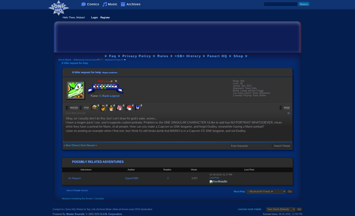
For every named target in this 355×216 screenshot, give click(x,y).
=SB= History (188, 56)
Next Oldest (72, 145)
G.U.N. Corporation (111, 214)
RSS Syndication (143, 209)
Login (94, 17)
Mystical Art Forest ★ (114, 60)
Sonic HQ (70, 209)
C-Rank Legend (109, 95)
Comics (93, 4)
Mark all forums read (123, 209)
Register (105, 17)
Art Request (74, 178)
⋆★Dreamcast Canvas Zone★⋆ (86, 60)
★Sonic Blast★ (64, 60)
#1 (289, 113)
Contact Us (58, 209)
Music (112, 4)
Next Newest (88, 145)
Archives (133, 4)
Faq (112, 56)
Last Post (214, 178)
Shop (238, 56)
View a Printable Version (77, 190)
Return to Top (83, 209)
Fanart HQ (217, 56)
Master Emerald (75, 214)
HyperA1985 (131, 178)
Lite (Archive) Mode (101, 209)
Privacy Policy (136, 56)
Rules (162, 56)
